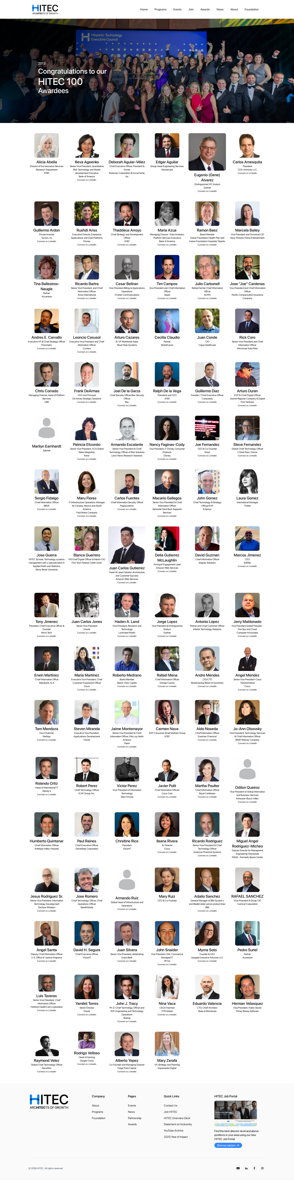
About (234, 9)
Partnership (134, 1118)
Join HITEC (170, 1111)
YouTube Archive (173, 1130)
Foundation (252, 9)
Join (191, 9)
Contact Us (170, 1105)
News (220, 9)
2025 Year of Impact (176, 1136)
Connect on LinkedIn (86, 180)
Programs (160, 9)
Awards (205, 9)
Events (177, 9)
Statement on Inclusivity (178, 1124)
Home (144, 9)
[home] (84, 9)
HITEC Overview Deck (177, 1118)
